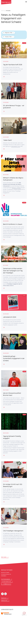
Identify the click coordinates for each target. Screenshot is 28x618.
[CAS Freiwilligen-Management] (13, 526)
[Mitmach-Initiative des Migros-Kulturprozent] (13, 176)
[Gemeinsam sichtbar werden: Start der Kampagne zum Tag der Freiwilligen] (13, 269)
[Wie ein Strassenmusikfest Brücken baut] (13, 390)
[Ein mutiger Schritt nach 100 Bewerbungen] (13, 481)
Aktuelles (8, 11)
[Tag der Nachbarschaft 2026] (13, 60)
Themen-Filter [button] (8, 37)
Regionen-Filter (8, 33)
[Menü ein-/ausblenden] (26, 1)
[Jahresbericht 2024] (13, 313)
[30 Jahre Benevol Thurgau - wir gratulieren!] (13, 97)
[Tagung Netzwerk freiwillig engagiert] (13, 435)
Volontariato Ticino (19, 144)
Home (2, 11)
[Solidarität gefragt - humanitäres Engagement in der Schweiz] (13, 351)
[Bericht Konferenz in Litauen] (13, 221)
